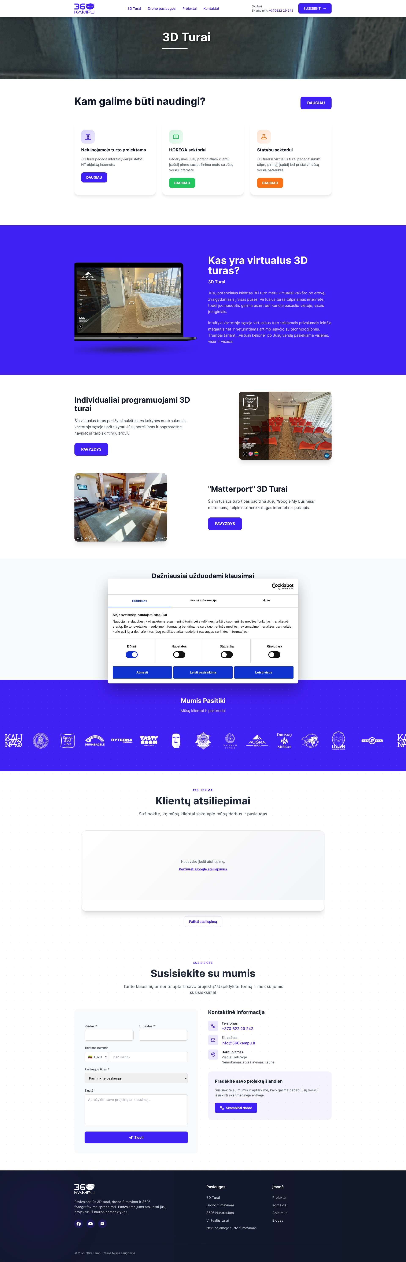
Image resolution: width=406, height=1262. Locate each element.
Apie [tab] (266, 600)
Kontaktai (211, 8)
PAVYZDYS (91, 449)
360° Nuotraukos (220, 1213)
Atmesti (142, 672)
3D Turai (134, 8)
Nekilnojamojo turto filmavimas (231, 1228)
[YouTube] (90, 1223)
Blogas (277, 1220)
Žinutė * (90, 1090)
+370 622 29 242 (237, 1028)
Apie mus (279, 1213)
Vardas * (91, 1026)
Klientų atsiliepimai (203, 800)
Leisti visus (263, 672)
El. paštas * (147, 1026)
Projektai (189, 8)
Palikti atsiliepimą (203, 921)
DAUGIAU (316, 103)
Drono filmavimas (220, 1205)
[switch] (179, 654)
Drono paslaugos (162, 8)
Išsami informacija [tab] (203, 600)
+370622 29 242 (281, 10)
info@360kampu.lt (238, 1043)
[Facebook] (78, 1223)
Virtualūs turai (217, 1220)
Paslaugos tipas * (97, 1069)
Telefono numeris (96, 1047)
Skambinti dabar (239, 1108)
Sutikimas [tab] (139, 601)
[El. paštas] (102, 1223)
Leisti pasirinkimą (203, 672)
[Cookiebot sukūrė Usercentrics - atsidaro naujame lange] (275, 586)
